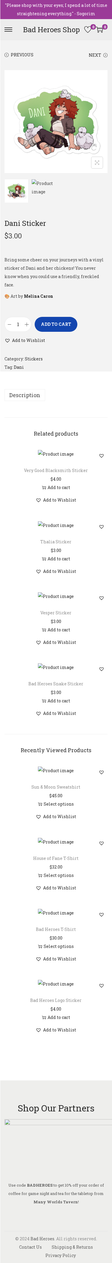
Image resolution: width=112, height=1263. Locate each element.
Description (24, 395)
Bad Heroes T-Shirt (56, 929)
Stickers (34, 359)
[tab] (56, 395)
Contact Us (30, 1247)
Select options (59, 804)
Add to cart (56, 324)
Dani (19, 367)
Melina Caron (38, 296)
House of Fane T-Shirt (56, 858)
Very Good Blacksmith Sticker (56, 470)
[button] (24, 340)
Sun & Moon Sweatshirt (55, 787)
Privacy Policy (60, 1255)
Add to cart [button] (58, 487)
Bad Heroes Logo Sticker (56, 1000)
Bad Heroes (42, 1239)
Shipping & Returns (72, 1247)
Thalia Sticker (55, 542)
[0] (87, 29)
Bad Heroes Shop (51, 29)
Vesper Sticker (55, 613)
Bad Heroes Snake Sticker (55, 684)
